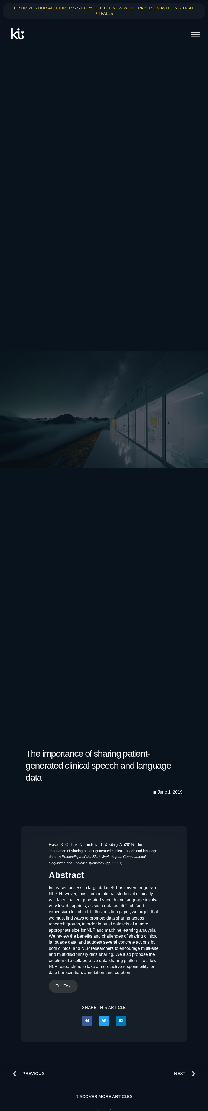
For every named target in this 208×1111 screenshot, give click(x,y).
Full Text (63, 986)
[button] (87, 1021)
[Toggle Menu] (195, 34)
